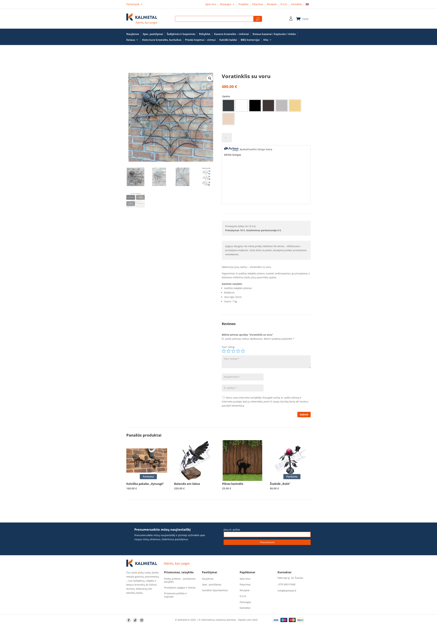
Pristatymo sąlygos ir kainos (180, 587)
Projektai (243, 4)
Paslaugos (225, 4)
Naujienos (132, 34)
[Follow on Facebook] (128, 620)
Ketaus (130, 39)
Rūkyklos (204, 34)
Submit (304, 414)
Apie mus (210, 4)
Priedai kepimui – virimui (200, 39)
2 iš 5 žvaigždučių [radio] (229, 351)
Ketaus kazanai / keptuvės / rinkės (274, 34)
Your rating (228, 347)
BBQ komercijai (250, 39)
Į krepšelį (248, 138)
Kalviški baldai (228, 39)
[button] (210, 78)
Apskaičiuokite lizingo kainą (256, 149)
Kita (265, 39)
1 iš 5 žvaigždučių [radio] (224, 351)
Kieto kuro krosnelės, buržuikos (161, 39)
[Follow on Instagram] (141, 620)
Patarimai (257, 4)
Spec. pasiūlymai (153, 34)
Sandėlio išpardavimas (215, 590)
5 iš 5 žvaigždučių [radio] (243, 351)
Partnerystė (132, 4)
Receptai (272, 4)
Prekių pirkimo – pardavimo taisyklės (179, 580)
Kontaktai (296, 4)
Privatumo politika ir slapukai (175, 595)
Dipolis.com (244, 619)
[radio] (228, 106)
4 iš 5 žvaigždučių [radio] (238, 351)
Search (257, 19)
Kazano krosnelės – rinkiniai (231, 34)
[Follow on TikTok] (135, 620)
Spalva (226, 96)
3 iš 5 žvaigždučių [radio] (233, 351)
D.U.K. (283, 4)
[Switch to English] (307, 5)
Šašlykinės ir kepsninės (181, 34)
